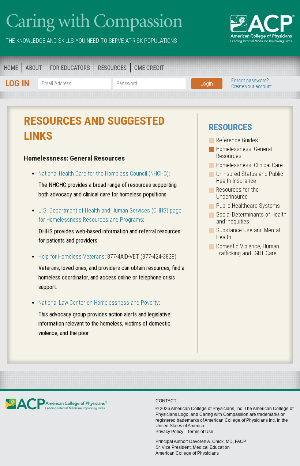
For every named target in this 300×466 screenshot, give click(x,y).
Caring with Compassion (93, 23)
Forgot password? (250, 80)
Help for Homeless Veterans (71, 256)
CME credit (149, 67)
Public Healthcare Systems (248, 205)
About (34, 67)
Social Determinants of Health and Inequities (251, 218)
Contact (165, 400)
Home (11, 67)
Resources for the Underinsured (237, 193)
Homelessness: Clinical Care (249, 165)
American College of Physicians (262, 29)
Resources (112, 67)
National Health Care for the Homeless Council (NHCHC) (103, 173)
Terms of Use (200, 431)
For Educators (70, 67)
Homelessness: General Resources (244, 152)
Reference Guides (237, 140)
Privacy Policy (169, 431)
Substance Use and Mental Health (248, 234)
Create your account (251, 86)
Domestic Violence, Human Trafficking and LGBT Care (247, 250)
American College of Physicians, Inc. (207, 408)
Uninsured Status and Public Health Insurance (249, 177)
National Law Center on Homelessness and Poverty (98, 302)
